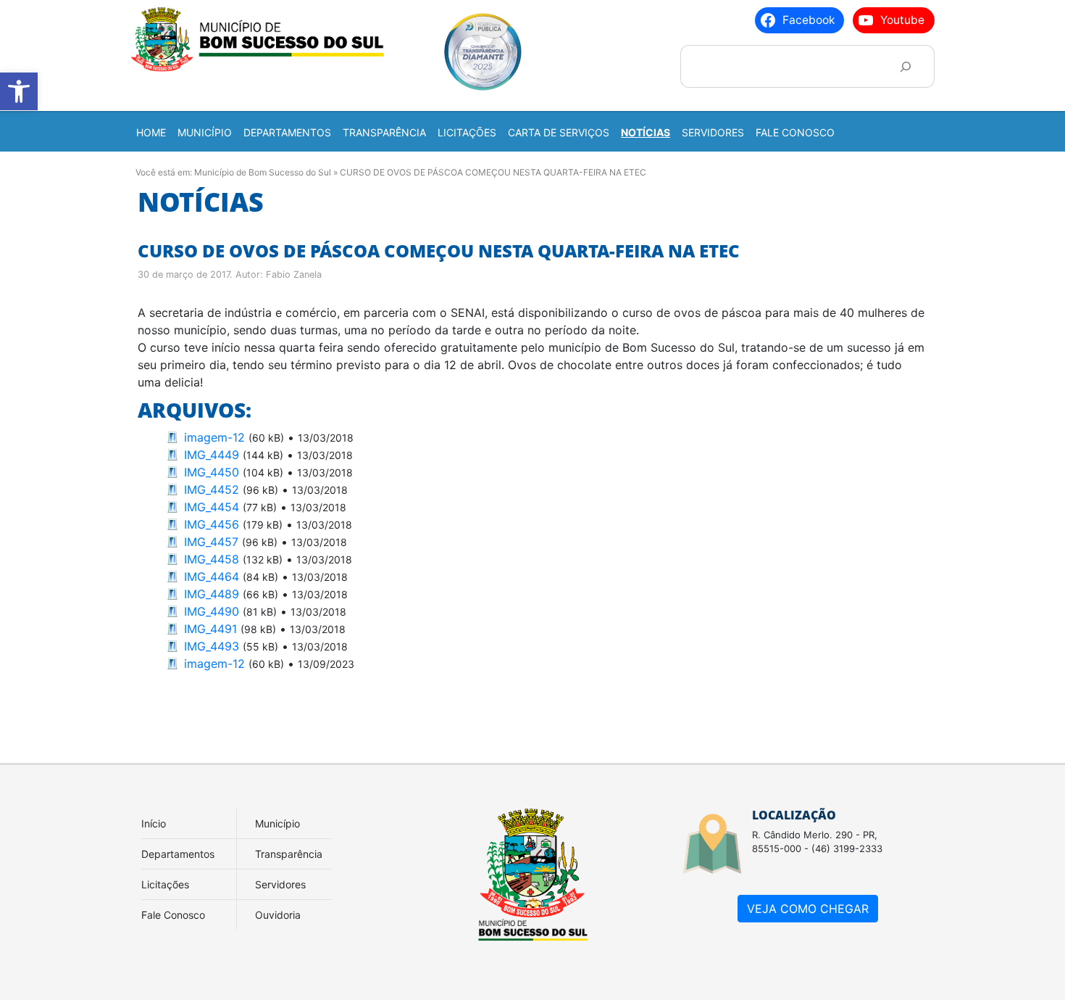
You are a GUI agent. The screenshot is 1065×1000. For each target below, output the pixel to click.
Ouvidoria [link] (278, 915)
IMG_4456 (211, 524)
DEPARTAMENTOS (287, 132)
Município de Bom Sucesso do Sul (262, 172)
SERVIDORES (713, 132)
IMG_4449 (211, 454)
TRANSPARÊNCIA (384, 132)
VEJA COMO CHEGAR (808, 908)
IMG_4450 (211, 472)
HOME (151, 132)
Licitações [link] (165, 884)
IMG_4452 (211, 489)
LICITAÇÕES (467, 132)
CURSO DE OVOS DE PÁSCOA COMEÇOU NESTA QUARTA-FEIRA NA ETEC (439, 251)
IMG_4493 (211, 646)
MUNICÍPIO (205, 132)
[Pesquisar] (905, 66)
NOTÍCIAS (645, 132)
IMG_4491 (210, 628)
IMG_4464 (211, 576)
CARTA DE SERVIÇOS (558, 132)
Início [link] (153, 823)
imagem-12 (214, 437)
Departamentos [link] (177, 854)
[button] (19, 91)
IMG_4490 (211, 611)
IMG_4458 (211, 559)
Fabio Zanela (294, 274)
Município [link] (277, 823)
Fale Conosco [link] (173, 915)
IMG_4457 (211, 541)
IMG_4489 (211, 594)
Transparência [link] (288, 854)
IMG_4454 (211, 507)
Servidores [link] (280, 884)
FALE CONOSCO (795, 132)
